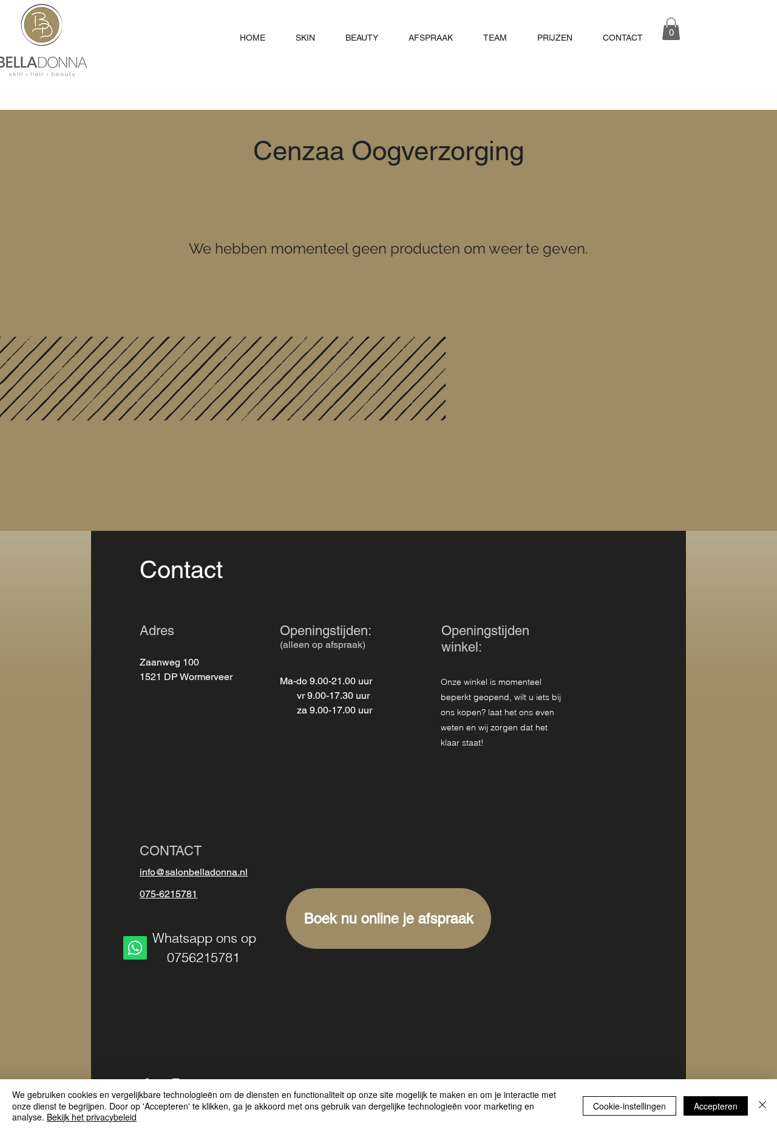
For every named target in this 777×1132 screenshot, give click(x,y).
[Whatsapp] (135, 948)
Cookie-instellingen (629, 1106)
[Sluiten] (762, 1105)
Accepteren (716, 1106)
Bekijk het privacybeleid (92, 1117)
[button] (671, 29)
